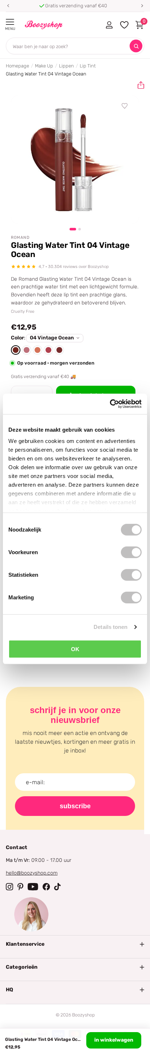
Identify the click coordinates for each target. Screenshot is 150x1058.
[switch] (131, 552)
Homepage (17, 66)
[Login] (109, 24)
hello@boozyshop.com (32, 873)
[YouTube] (33, 886)
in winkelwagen (113, 1040)
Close (75, 944)
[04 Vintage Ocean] (15, 350)
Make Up (44, 66)
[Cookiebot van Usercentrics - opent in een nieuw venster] (110, 404)
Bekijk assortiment (10, 22)
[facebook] (46, 886)
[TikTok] (57, 886)
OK (75, 649)
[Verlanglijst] (125, 106)
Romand (20, 237)
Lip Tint (88, 66)
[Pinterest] (20, 886)
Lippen (66, 66)
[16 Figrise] (48, 350)
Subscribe (75, 806)
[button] (8, 6)
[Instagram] (9, 886)
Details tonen (110, 627)
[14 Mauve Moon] (26, 350)
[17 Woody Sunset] (59, 350)
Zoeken (136, 46)
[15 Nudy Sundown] (37, 350)
